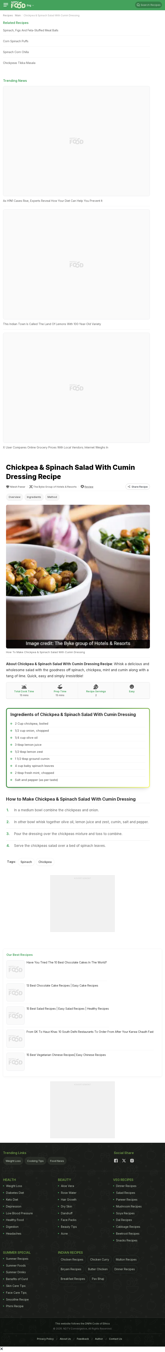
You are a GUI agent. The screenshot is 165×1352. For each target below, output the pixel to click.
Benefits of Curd (17, 1279)
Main (18, 15)
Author (99, 1338)
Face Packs (68, 1220)
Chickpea (45, 862)
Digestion (12, 1226)
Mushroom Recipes (129, 1206)
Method (52, 497)
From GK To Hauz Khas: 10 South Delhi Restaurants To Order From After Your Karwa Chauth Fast (90, 1031)
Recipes (8, 15)
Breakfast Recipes (73, 1278)
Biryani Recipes (71, 1269)
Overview (15, 497)
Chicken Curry (99, 1259)
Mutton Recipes (126, 1259)
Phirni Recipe (15, 1306)
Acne (64, 1233)
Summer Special (17, 1252)
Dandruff (66, 1213)
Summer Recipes (17, 1258)
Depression (13, 1206)
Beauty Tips (69, 1226)
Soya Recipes (125, 1213)
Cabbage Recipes (128, 1226)
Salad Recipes (125, 1192)
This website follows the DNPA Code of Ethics (82, 1323)
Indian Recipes (70, 1252)
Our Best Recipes (19, 955)
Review (89, 486)
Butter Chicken (98, 1269)
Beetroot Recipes (127, 1233)
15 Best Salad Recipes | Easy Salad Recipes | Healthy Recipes (68, 1008)
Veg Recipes (123, 1180)
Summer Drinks (16, 1272)
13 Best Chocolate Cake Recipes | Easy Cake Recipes (62, 985)
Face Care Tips (16, 1292)
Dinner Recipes (126, 1186)
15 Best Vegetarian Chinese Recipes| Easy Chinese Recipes (66, 1055)
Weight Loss (13, 1160)
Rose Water (68, 1192)
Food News (57, 1160)
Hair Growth (68, 1199)
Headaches (13, 1233)
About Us (65, 1338)
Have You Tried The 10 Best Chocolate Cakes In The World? (67, 962)
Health (9, 1180)
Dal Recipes (124, 1220)
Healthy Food (15, 1220)
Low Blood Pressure (19, 1213)
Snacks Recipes (126, 1240)
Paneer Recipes (126, 1199)
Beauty (64, 1180)
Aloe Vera (67, 1186)
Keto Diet (12, 1199)
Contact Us (115, 1338)
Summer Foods (16, 1265)
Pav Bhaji (98, 1278)
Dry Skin (66, 1206)
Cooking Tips (35, 1160)
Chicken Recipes (72, 1259)
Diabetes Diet (15, 1192)
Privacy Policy (45, 1338)
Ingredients (34, 497)
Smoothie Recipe (17, 1299)
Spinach (26, 862)
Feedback (83, 1338)
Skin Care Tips (16, 1285)
